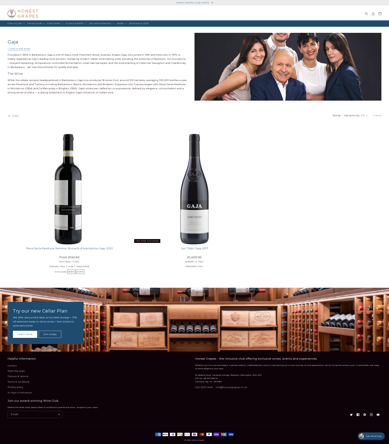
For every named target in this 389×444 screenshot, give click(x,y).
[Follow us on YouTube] (378, 414)
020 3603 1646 (204, 387)
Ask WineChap (374, 436)
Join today (50, 334)
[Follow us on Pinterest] (364, 414)
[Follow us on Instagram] (371, 414)
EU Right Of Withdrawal (20, 392)
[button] (16, 23)
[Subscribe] (58, 414)
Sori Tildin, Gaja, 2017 (194, 248)
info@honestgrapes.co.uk (231, 387)
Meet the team (16, 371)
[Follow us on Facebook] (358, 414)
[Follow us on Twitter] (351, 414)
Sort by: (337, 115)
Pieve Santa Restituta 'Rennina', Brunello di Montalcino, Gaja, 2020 (69, 248)
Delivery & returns (18, 376)
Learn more (25, 334)
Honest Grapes (198, 440)
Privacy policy (15, 387)
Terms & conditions (18, 381)
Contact (12, 365)
